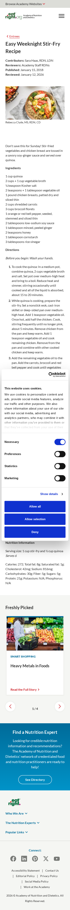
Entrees (14, 36)
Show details (49, 494)
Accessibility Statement (25, 870)
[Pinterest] (35, 859)
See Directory (35, 779)
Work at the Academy (37, 887)
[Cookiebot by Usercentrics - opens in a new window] (49, 374)
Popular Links (14, 832)
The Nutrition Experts (20, 823)
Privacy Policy (49, 876)
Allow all (35, 506)
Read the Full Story (23, 689)
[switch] (60, 454)
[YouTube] (57, 859)
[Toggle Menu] (61, 16)
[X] (46, 859)
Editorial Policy (25, 876)
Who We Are (14, 813)
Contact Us (52, 870)
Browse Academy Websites (23, 4)
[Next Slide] (60, 706)
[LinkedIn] (24, 859)
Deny (35, 532)
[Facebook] (13, 859)
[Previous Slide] (10, 706)
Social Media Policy (36, 881)
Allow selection (35, 519)
